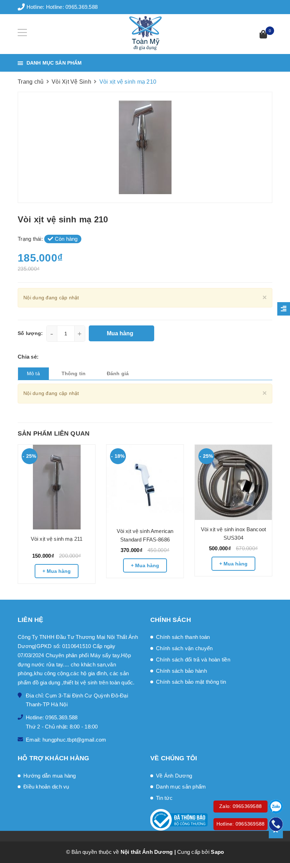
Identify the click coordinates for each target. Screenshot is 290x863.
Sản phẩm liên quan (53, 433)
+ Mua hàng (56, 571)
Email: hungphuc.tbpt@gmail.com (66, 740)
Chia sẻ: (28, 357)
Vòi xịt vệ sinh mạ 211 (56, 539)
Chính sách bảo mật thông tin (191, 682)
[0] (263, 35)
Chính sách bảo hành (181, 671)
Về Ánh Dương (174, 776)
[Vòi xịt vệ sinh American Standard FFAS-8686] (145, 483)
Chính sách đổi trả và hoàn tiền (193, 660)
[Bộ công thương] (211, 820)
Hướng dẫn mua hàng (49, 776)
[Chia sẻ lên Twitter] (50, 357)
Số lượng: (30, 333)
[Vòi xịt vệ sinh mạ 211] (56, 487)
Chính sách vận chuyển (184, 648)
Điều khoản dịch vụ (46, 787)
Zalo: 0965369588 (240, 806)
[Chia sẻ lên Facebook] (42, 357)
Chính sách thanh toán (183, 637)
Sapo (217, 852)
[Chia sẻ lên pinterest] (60, 357)
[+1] (70, 357)
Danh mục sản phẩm (181, 787)
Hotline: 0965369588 (240, 824)
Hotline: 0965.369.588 (72, 7)
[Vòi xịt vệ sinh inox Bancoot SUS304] (233, 482)
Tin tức (164, 798)
